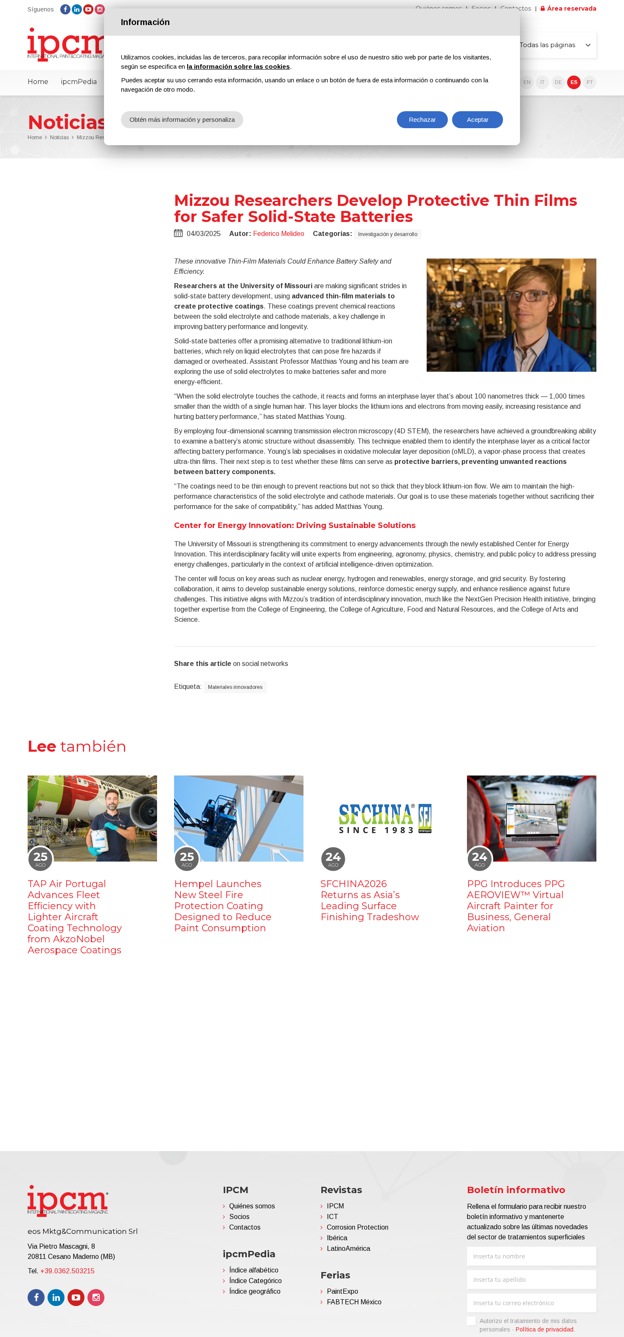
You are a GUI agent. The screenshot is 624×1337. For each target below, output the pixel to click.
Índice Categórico (255, 1280)
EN (527, 82)
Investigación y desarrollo (387, 234)
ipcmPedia (79, 82)
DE (558, 82)
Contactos (245, 1227)
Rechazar (422, 119)
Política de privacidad (544, 1329)
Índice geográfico (255, 1291)
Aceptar (478, 119)
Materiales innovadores (235, 687)
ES (574, 82)
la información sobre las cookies (238, 66)
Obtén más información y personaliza (182, 119)
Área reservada (571, 8)
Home (38, 82)
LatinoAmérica (348, 1248)
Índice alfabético (253, 1270)
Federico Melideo (278, 233)
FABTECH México (354, 1302)
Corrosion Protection (357, 1227)
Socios (239, 1216)
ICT (332, 1216)
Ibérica (337, 1238)
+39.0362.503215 (67, 1271)
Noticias (59, 137)
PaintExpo (342, 1291)
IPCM (335, 1206)
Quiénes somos (252, 1206)
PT (590, 82)
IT (542, 82)
